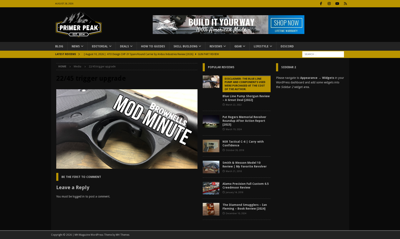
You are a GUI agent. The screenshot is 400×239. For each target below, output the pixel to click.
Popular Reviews (221, 67)
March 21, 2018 (234, 171)
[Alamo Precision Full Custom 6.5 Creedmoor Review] (211, 188)
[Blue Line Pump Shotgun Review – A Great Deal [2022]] (211, 81)
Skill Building (186, 46)
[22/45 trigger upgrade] (127, 166)
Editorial (100, 46)
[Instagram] (329, 3)
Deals (124, 46)
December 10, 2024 (236, 213)
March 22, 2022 (234, 104)
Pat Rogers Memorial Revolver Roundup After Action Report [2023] (244, 120)
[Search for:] (323, 54)
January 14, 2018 (234, 192)
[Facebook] (321, 3)
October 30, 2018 (235, 150)
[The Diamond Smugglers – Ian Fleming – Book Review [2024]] (211, 209)
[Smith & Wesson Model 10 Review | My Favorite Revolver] (211, 167)
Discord (287, 46)
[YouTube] (337, 3)
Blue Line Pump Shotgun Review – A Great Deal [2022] (246, 89)
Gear (238, 46)
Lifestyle (261, 46)
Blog (59, 46)
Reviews (216, 46)
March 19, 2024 (234, 129)
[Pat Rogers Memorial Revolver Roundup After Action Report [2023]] (211, 121)
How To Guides (153, 46)
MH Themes (122, 234)
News (76, 46)
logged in (79, 196)
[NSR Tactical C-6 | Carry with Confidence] (211, 146)
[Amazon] (345, 3)
